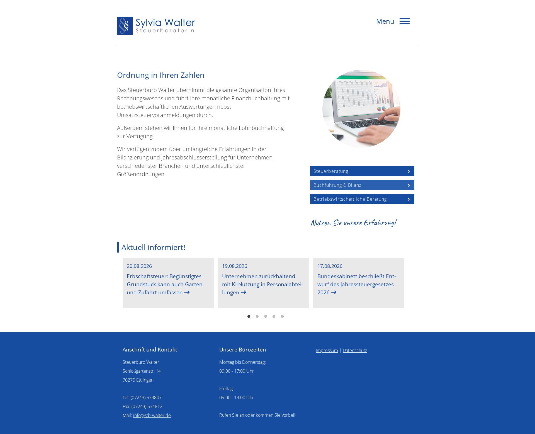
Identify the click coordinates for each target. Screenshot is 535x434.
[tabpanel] (168, 283)
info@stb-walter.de (152, 415)
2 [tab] (257, 316)
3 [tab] (265, 316)
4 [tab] (274, 316)
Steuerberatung (330, 171)
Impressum (327, 350)
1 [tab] (249, 316)
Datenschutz (355, 350)
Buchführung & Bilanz (337, 185)
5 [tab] (282, 316)
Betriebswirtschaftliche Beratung (350, 199)
